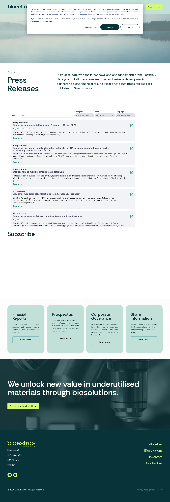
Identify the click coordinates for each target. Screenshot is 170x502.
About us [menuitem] (156, 444)
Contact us (154, 7)
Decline (130, 27)
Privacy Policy (143, 489)
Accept (110, 27)
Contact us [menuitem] (154, 463)
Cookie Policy (156, 489)
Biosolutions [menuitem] (153, 450)
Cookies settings (90, 27)
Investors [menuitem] (156, 457)
